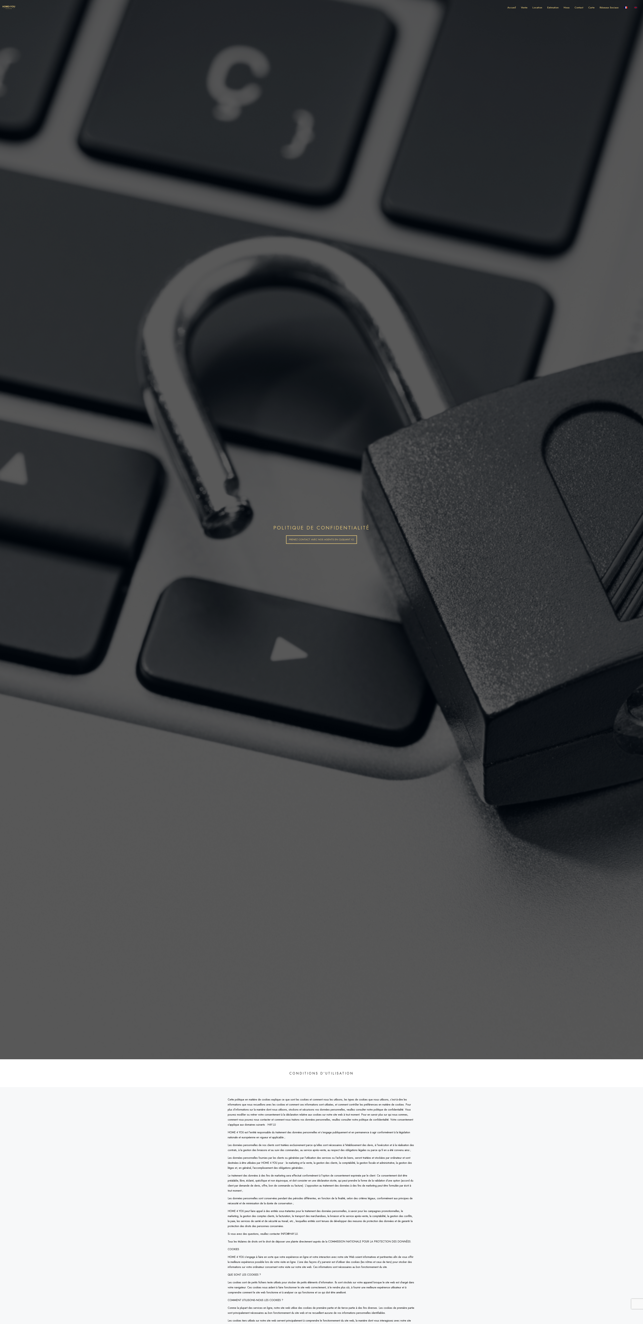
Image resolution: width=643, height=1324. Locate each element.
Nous (566, 7)
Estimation (553, 7)
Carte (591, 7)
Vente (524, 7)
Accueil (511, 7)
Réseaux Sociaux (609, 7)
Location (537, 7)
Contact (579, 7)
